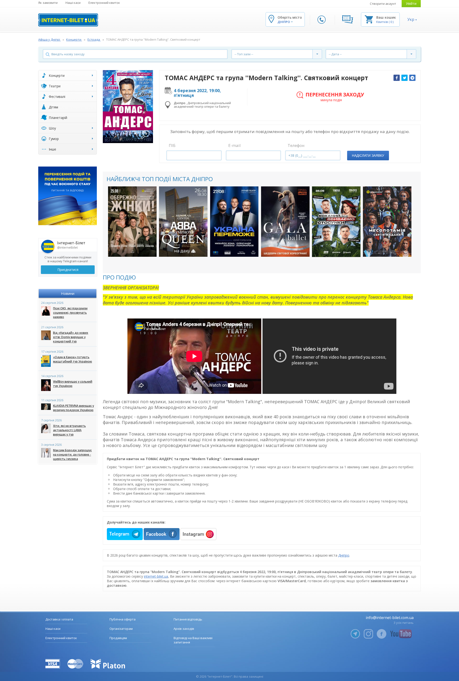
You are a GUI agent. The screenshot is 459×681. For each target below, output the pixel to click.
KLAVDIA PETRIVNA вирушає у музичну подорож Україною (73, 408)
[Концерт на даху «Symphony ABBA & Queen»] (183, 221)
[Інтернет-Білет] (68, 20)
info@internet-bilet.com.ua (390, 617)
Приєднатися (67, 269)
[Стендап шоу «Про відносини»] (336, 221)
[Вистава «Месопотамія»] (387, 221)
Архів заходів (184, 628)
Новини (67, 293)
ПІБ (172, 145)
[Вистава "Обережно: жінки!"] (132, 221)
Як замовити (48, 2)
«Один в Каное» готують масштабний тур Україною (72, 359)
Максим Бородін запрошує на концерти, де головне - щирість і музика (72, 454)
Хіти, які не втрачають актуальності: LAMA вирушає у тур (69, 430)
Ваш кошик (386, 17)
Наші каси (73, 2)
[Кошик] (369, 19)
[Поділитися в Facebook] (396, 78)
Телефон (296, 145)
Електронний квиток (104, 2)
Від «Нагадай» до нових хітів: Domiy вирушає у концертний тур (70, 337)
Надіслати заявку (368, 155)
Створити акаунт (383, 3)
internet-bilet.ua (156, 576)
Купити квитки (129, 248)
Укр (410, 19)
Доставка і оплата (59, 619)
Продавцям (118, 638)
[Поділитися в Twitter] (404, 78)
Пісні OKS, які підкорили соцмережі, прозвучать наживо (70, 312)
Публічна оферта (122, 619)
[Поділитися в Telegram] (412, 78)
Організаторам (121, 628)
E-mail (234, 145)
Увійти (411, 3)
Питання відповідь (188, 619)
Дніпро (343, 555)
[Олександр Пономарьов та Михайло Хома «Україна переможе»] (234, 221)
